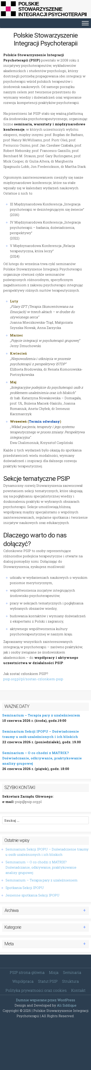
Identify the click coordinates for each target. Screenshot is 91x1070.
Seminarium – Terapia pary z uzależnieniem (41, 715)
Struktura (70, 981)
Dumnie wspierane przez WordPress (45, 1000)
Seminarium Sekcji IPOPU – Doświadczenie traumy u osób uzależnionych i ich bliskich (47, 852)
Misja (54, 972)
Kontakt (78, 990)
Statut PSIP (48, 981)
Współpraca (23, 981)
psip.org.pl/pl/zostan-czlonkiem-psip (33, 679)
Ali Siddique (66, 1005)
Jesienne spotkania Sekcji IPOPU (32, 895)
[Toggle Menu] (85, 23)
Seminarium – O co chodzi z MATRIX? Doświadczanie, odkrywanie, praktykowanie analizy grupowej (42, 758)
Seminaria (72, 972)
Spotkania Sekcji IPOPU (25, 887)
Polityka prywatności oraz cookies (36, 990)
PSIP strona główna (27, 972)
